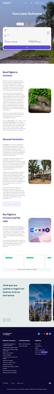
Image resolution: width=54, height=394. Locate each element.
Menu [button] (49, 3)
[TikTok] (44, 334)
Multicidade (33, 24)
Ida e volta (20, 24)
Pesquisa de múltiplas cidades (11, 366)
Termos (12, 383)
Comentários (38, 346)
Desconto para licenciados (10, 372)
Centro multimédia (40, 350)
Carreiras (37, 352)
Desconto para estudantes (10, 370)
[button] (25, 3)
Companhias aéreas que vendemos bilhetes (9, 344)
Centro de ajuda (23, 346)
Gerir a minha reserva (24, 344)
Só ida (26, 24)
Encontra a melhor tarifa (9, 362)
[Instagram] (47, 334)
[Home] (7, 3)
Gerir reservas (40, 3)
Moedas (5, 368)
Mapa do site (20, 383)
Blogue (37, 348)
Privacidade (5, 383)
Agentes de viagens (8, 360)
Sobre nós (37, 344)
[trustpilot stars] (9, 261)
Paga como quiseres (8, 353)
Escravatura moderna (40, 354)
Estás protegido (7, 355)
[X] (41, 334)
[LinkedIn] (50, 334)
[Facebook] (39, 334)
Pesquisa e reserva (8, 364)
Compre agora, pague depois (10, 347)
